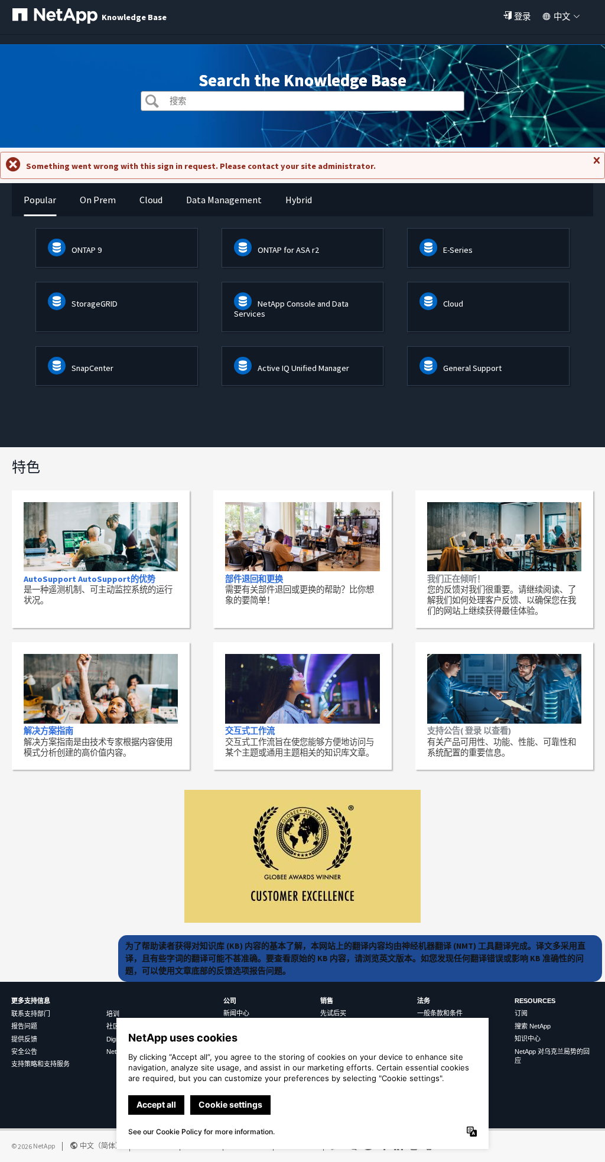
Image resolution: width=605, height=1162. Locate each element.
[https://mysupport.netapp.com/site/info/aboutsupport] (302, 919)
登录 (522, 16)
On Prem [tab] (98, 200)
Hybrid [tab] (298, 200)
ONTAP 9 (86, 250)
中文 (562, 16)
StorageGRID (94, 303)
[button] (152, 102)
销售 (326, 1000)
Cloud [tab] (150, 200)
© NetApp (33, 1145)
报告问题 (24, 1026)
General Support (472, 368)
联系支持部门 (30, 1013)
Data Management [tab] (224, 200)
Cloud (453, 303)
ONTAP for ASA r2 (288, 250)
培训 (112, 1013)
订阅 (521, 1013)
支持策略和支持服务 (40, 1063)
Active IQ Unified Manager (303, 368)
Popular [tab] (40, 200)
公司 (229, 1000)
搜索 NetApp (533, 1026)
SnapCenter (92, 368)
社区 (112, 1026)
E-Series (458, 250)
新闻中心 (236, 1013)
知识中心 (528, 1038)
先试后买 (333, 1013)
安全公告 (24, 1051)
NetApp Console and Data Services (291, 308)
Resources (535, 1000)
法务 (423, 1000)
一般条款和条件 (440, 1013)
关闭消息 (596, 165)
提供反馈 (24, 1039)
